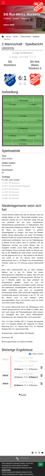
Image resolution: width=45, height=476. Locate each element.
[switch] (30, 354)
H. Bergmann (23, 128)
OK (40, 464)
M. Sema (6, 120)
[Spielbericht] (41, 367)
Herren (8, 36)
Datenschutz (6, 470)
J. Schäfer (23, 116)
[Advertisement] (22, 423)
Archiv (15, 36)
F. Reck (39, 120)
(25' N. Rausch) (33, 107)
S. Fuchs (12, 105)
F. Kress (23, 140)
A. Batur (33, 105)
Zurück (23, 395)
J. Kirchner (33, 136)
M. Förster (23, 144)
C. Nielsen (12, 136)
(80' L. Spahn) (22, 131)
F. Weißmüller (23, 100)
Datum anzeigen (37, 354)
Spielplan (36, 36)
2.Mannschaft (25, 36)
